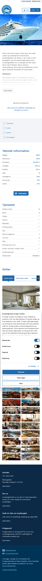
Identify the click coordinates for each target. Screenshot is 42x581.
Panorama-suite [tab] (22, 278)
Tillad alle (21, 372)
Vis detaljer (32, 366)
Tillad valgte (21, 378)
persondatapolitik (8, 566)
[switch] (37, 346)
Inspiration (36, 1)
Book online (26, 1)
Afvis (21, 383)
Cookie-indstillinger (9, 570)
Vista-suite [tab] (8, 278)
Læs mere (8, 90)
